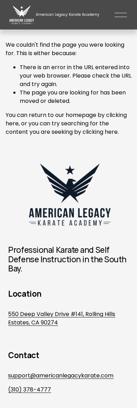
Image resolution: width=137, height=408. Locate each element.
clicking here (100, 132)
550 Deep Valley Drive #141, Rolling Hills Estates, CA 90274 (61, 318)
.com (106, 375)
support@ (22, 375)
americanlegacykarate (68, 375)
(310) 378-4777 (29, 390)
